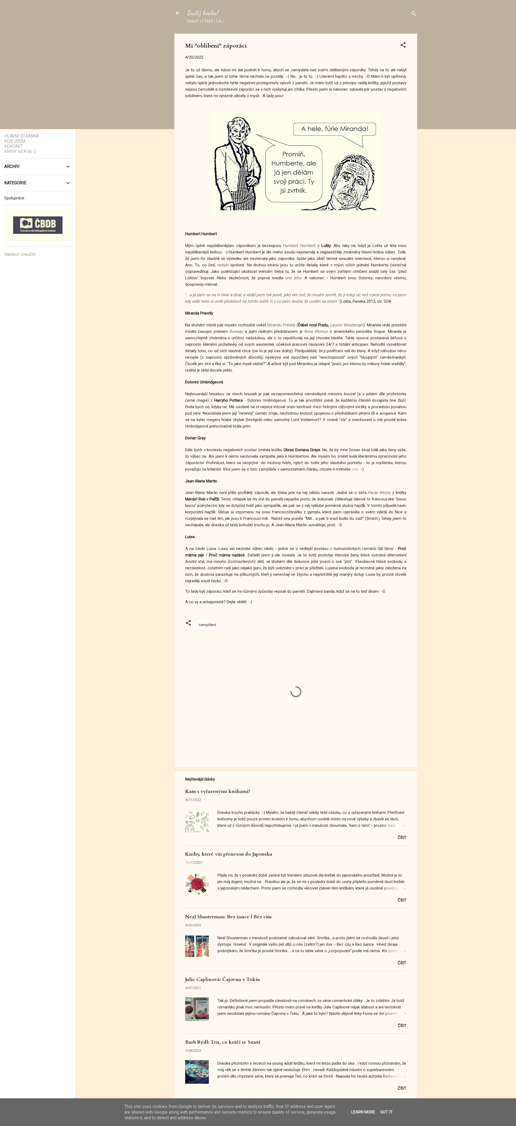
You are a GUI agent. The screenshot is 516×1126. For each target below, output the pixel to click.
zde (355, 469)
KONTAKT (13, 146)
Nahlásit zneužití (19, 254)
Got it (386, 1112)
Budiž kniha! (202, 13)
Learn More (363, 1112)
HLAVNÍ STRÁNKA (21, 136)
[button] (403, 46)
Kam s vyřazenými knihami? (217, 791)
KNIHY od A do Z (20, 151)
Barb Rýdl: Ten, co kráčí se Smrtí (222, 1042)
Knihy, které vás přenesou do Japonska (228, 854)
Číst (402, 837)
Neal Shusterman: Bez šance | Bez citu (228, 916)
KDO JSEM (14, 141)
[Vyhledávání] (414, 14)
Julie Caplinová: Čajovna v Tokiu (222, 979)
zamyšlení (207, 624)
